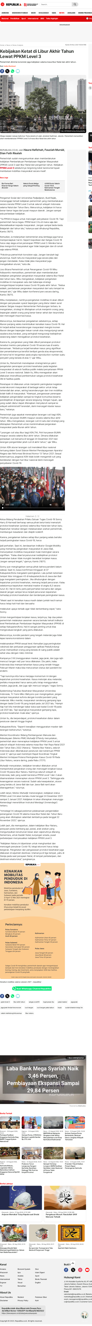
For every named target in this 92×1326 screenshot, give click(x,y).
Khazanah (4, 1272)
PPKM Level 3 (7, 168)
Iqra (19, 1272)
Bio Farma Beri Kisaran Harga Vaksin (10, 185)
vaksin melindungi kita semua (11, 1013)
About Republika (6, 1297)
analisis (71, 13)
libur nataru (29, 1013)
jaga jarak (74, 1002)
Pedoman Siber (41, 1297)
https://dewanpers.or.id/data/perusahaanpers (19, 1313)
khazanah (44, 13)
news (61, 13)
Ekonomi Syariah (20, 13)
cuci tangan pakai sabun (45, 1008)
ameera (5, 13)
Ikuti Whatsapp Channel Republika (34, 988)
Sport (23, 18)
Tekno (20, 1279)
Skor (37, 1269)
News (8, 45)
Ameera (3, 1269)
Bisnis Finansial (41, 1279)
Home (2, 45)
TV (1, 1286)
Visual (20, 1283)
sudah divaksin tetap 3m (74, 1008)
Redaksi (21, 1297)
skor (33, 13)
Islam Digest (40, 1272)
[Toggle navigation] (2, 4)
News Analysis (17, 45)
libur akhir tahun (19, 1002)
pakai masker (62, 1002)
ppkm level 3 (5, 1002)
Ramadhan (22, 1286)
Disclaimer (4, 1300)
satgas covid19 (34, 1002)
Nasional (5, 18)
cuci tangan (29, 1008)
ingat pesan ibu (48, 1002)
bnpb (59, 1008)
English (38, 1283)
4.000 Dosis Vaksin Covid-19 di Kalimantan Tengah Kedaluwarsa (52, 186)
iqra (54, 13)
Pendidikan (14, 18)
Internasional (33, 18)
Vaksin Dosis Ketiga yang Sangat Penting (31, 184)
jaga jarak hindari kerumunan (11, 1008)
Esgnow (3, 1283)
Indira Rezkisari (10, 66)
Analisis (20, 1276)
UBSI (42, 18)
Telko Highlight (52, 18)
